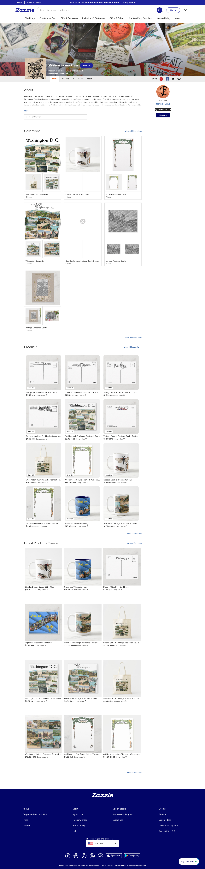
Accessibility (141, 865)
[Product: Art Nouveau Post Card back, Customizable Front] (43, 416)
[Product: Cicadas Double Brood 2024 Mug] (121, 460)
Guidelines (131, 865)
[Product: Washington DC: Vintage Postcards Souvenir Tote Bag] (43, 460)
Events (30, 2)
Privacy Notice (120, 865)
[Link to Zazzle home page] (25, 10)
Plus (38, 2)
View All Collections (133, 131)
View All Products (131, 347)
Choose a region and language (99, 839)
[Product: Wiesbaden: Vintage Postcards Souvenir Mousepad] (43, 734)
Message (163, 115)
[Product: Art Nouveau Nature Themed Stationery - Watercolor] (43, 503)
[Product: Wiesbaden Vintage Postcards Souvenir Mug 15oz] (121, 503)
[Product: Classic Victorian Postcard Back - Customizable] (82, 372)
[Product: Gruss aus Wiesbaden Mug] (82, 503)
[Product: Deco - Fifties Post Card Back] (122, 566)
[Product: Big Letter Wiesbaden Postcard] (43, 622)
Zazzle (18, 2)
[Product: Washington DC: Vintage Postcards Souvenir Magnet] (82, 416)
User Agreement (107, 865)
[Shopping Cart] (185, 10)
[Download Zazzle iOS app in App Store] (114, 855)
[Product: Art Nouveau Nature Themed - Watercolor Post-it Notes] (82, 460)
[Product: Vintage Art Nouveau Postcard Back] (43, 372)
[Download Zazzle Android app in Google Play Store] (132, 855)
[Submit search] (159, 10)
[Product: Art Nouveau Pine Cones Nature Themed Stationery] (83, 734)
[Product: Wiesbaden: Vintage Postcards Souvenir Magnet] (83, 678)
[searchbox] (100, 10)
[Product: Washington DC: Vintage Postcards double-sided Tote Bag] (122, 678)
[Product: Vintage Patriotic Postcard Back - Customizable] (121, 416)
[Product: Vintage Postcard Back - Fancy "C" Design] (121, 372)
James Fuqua (163, 103)
